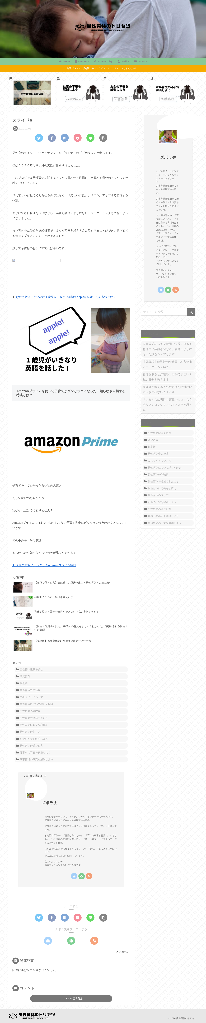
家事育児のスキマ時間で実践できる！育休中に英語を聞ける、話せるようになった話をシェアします (167, 349)
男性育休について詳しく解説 (36, 704)
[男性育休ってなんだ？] (32, 91)
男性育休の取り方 (30, 731)
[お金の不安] (126, 91)
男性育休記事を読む (31, 669)
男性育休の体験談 (30, 710)
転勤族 (24, 683)
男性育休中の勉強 (30, 690)
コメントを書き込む (71, 998)
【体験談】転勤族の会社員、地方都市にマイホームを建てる (167, 364)
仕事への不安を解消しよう (35, 752)
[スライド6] (65, 138)
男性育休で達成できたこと (35, 717)
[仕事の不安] (79, 91)
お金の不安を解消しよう (34, 738)
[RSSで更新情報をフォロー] (89, 876)
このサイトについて (31, 697)
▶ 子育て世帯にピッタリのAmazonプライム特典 (44, 565)
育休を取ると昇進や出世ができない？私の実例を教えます (167, 377)
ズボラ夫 (49, 803)
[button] (191, 312)
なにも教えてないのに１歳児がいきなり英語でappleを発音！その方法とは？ (66, 297)
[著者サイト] (74, 876)
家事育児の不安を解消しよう (36, 759)
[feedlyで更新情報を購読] (81, 876)
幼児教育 (25, 676)
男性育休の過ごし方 (31, 745)
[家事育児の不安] (174, 91)
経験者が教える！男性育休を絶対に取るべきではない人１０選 (167, 389)
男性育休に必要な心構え (34, 724)
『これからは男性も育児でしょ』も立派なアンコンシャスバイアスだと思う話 (167, 405)
